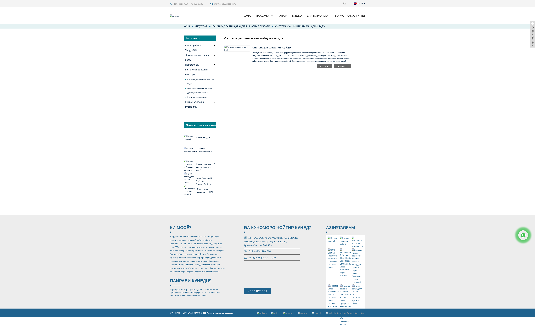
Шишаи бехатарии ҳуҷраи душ (194, 104)
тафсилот (342, 66)
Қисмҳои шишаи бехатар (197, 97)
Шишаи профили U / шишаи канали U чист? (205, 167)
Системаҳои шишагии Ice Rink (271, 47)
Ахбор (282, 15)
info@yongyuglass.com (225, 3)
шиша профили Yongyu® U (193, 48)
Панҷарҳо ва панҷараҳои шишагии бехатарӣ (241, 26)
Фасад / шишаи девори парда (197, 57)
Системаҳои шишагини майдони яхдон (300, 26)
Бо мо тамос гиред (350, 15)
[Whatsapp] (523, 235)
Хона (247, 15)
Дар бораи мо (317, 15)
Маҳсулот (263, 15)
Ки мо (180, 227)
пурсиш (324, 66)
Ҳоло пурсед (257, 291)
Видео (297, 15)
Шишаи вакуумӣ (203, 137)
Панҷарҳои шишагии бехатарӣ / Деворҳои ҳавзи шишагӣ (200, 90)
